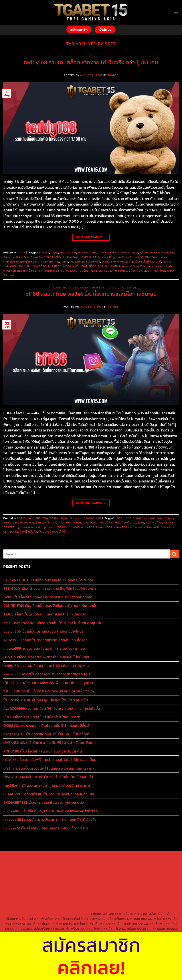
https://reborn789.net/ (84, 882)
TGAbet (84, 287)
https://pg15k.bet (29, 862)
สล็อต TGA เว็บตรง (156, 271)
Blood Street (67, 252)
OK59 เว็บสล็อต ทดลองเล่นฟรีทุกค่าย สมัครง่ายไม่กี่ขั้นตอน (46, 657)
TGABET (112, 75)
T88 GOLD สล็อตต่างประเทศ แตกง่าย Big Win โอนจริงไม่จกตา (49, 588)
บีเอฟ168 (74, 527)
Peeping (21, 261)
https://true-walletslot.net (121, 882)
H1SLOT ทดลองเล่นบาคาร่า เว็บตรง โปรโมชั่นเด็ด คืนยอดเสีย (48, 776)
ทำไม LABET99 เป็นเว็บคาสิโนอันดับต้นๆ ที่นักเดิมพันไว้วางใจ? (48, 691)
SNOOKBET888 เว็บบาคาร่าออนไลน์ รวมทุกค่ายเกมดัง (43, 802)
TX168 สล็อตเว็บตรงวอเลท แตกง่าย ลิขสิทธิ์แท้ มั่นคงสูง (44, 614)
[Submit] (174, 554)
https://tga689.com (60, 903)
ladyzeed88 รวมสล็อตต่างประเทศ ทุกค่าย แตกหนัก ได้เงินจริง (49, 819)
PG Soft (33, 261)
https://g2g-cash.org (142, 857)
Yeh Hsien (146, 266)
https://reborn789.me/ (158, 882)
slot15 (166, 261)
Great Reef (38, 257)
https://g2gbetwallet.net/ (104, 898)
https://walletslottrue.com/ (65, 908)
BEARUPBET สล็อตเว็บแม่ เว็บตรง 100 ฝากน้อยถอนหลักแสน (48, 794)
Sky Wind (117, 261)
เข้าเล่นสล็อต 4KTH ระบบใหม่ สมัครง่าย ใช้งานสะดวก (41, 716)
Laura (163, 257)
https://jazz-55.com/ (102, 893)
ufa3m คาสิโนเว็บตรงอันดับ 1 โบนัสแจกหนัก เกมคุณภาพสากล (49, 768)
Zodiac (170, 266)
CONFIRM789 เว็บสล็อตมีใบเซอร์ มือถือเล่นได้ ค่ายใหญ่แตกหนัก (50, 605)
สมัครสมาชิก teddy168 (113, 271)
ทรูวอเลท (21, 527)
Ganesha (9, 257)
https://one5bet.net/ (155, 877)
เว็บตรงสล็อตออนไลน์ (51, 531)
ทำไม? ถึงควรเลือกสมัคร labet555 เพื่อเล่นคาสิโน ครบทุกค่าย (48, 682)
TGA (75, 287)
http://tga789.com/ (30, 872)
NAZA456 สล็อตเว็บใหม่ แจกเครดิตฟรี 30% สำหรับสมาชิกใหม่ (49, 742)
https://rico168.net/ (93, 877)
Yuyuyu (159, 266)
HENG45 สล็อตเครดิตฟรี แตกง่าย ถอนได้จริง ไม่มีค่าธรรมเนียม (49, 759)
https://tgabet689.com (122, 903)
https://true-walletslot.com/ (28, 913)
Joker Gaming (166, 518)
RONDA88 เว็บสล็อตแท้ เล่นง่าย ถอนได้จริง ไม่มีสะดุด (42, 751)
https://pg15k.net (132, 862)
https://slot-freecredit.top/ (70, 913)
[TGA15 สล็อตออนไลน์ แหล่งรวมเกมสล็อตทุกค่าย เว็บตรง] (91, 12)
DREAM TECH (129, 252)
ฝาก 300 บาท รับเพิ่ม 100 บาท (62, 271)
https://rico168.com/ (124, 877)
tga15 (75, 266)
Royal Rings (77, 261)
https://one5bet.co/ (22, 882)
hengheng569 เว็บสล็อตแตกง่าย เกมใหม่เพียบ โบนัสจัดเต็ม (47, 734)
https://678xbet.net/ (150, 872)
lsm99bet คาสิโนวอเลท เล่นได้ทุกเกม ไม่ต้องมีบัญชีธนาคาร (47, 785)
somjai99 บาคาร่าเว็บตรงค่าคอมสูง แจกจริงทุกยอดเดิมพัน (46, 674)
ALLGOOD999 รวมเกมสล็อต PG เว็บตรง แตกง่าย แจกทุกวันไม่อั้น (51, 708)
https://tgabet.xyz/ (158, 867)
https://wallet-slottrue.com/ (107, 908)
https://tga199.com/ (52, 882)
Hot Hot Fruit (70, 257)
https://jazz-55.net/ (133, 893)
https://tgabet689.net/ (156, 903)
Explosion (146, 252)
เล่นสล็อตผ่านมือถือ (25, 531)
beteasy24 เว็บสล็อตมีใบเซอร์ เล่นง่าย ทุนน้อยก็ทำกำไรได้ (45, 828)
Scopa (105, 261)
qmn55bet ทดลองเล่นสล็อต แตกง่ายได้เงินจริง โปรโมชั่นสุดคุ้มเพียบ (54, 622)
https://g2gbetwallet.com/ (65, 898)
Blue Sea (83, 252)
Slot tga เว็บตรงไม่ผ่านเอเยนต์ (142, 261)
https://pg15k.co (107, 862)
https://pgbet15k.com (162, 862)
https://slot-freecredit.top (135, 888)
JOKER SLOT (88, 257)
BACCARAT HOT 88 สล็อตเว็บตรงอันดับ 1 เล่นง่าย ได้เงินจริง (48, 580)
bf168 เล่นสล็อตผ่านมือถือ (140, 518)
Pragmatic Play (49, 261)
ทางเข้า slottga (12, 271)
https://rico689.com (111, 857)
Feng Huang (161, 252)
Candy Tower (98, 252)
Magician (9, 261)
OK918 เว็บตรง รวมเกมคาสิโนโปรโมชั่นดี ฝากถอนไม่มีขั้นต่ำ (46, 725)
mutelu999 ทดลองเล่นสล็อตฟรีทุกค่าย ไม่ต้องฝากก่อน (44, 648)
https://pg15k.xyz (81, 862)
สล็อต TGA (136, 271)
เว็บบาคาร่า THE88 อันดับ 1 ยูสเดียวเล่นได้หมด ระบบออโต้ (45, 699)
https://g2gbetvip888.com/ (24, 898)
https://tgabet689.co (28, 908)
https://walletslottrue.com (55, 888)
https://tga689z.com (21, 857)
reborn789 (63, 287)
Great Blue (22, 257)
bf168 (118, 518)
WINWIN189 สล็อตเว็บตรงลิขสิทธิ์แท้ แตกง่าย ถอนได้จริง (45, 640)
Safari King (93, 261)
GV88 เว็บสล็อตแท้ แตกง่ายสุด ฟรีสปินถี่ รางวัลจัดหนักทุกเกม (49, 597)
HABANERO (53, 257)
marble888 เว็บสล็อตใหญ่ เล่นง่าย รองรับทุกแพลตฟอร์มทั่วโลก (50, 811)
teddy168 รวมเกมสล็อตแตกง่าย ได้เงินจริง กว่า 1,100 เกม (91, 62)
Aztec (54, 252)
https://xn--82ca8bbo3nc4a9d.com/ (150, 898)
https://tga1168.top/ (90, 872)
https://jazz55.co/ (162, 893)
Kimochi (127, 257)
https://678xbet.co (26, 877)
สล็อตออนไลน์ (128, 287)
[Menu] (176, 12)
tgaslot (112, 287)
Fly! (172, 252)
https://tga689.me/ (89, 903)
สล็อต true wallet (149, 527)
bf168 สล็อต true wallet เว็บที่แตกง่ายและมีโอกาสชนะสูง (91, 294)
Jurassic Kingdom (109, 257)
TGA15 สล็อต (88, 266)
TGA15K (103, 266)
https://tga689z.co (51, 857)
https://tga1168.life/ (120, 872)
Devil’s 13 (114, 252)
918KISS (44, 252)
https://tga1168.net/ (60, 872)
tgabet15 (98, 287)
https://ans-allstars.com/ (59, 877)
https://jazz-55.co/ (72, 893)
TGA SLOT (24, 266)
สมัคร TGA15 (90, 271)
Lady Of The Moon (146, 257)
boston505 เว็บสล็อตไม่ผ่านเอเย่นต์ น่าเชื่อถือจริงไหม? (43, 631)
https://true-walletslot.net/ (149, 908)
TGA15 (91, 56)
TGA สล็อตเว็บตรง (59, 266)
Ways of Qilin (130, 266)
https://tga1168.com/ (128, 867)
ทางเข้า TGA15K (33, 271)
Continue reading (91, 237)
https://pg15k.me (55, 862)
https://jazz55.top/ (43, 893)
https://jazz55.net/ (21, 888)
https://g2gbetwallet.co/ (27, 903)
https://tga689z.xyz (81, 857)
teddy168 (9, 266)
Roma (64, 261)
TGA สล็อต (39, 266)
